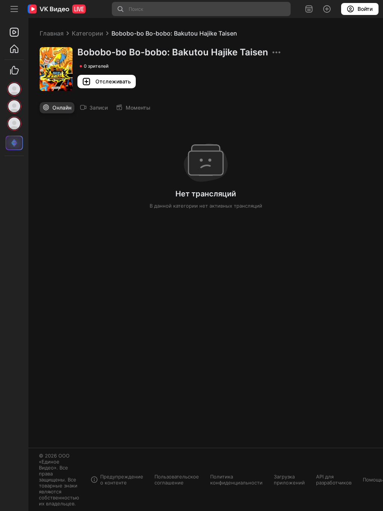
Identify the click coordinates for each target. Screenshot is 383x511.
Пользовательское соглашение (176, 480)
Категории (87, 33)
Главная (52, 33)
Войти (365, 9)
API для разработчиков (334, 480)
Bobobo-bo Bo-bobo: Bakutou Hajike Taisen (174, 33)
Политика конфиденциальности (236, 480)
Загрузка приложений (289, 480)
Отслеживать (113, 81)
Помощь (373, 480)
